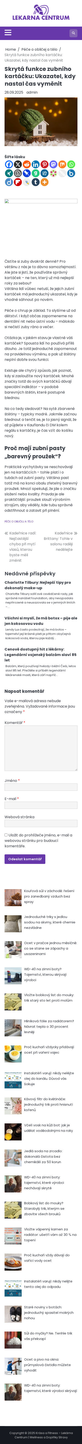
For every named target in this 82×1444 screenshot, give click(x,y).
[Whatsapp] (71, 164)
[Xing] (9, 173)
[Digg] (45, 173)
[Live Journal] (27, 182)
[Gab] (36, 173)
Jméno (12, 780)
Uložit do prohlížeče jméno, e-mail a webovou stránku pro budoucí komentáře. (38, 841)
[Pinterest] (45, 164)
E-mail (12, 798)
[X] (18, 164)
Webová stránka (19, 817)
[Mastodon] (53, 164)
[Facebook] (9, 164)
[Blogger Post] (18, 173)
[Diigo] (9, 182)
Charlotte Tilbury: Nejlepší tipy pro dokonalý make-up (38, 585)
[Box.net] (71, 173)
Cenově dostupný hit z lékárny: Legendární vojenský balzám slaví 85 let (41, 655)
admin (32, 92)
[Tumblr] (36, 182)
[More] (45, 182)
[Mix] (62, 164)
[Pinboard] (27, 173)
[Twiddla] (62, 173)
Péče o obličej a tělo (19, 521)
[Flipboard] (18, 182)
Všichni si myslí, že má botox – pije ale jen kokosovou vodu (41, 621)
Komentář (15, 722)
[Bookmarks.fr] (53, 173)
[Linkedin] (36, 164)
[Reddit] (27, 164)
